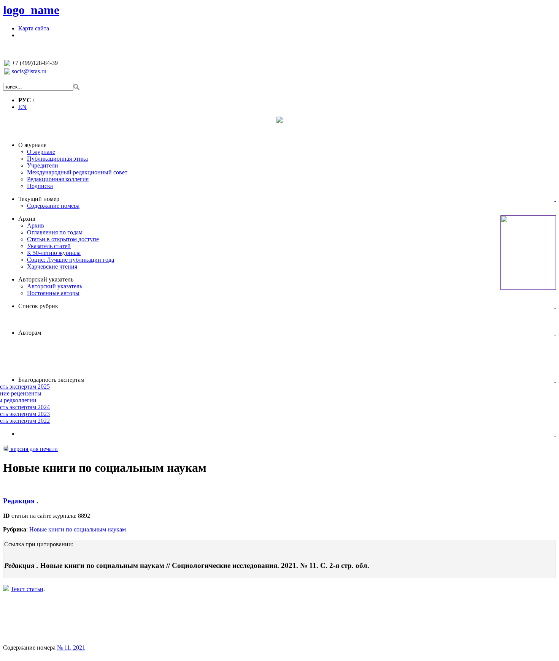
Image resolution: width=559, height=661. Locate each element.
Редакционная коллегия (58, 179)
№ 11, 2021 (71, 647)
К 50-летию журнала (54, 253)
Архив (26, 218)
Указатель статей (49, 246)
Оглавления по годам (55, 232)
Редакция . (20, 501)
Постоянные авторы (53, 293)
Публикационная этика (57, 158)
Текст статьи (27, 589)
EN (22, 107)
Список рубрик (38, 306)
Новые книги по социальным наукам (77, 529)
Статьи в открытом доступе (63, 239)
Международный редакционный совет (77, 172)
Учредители (42, 165)
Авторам (29, 332)
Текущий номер (38, 199)
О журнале (32, 145)
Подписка (40, 186)
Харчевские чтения (52, 266)
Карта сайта (33, 28)
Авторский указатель (45, 279)
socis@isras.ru (29, 71)
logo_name (31, 10)
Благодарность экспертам (51, 379)
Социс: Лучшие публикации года (70, 259)
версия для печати (33, 449)
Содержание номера (53, 205)
